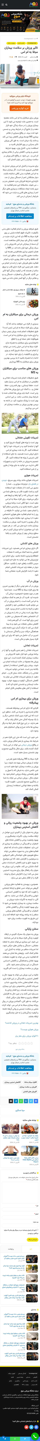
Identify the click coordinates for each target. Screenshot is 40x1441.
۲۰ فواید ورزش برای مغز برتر (26, 1036)
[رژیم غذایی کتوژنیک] (32, 304)
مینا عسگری (33, 57)
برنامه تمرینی (20, 1377)
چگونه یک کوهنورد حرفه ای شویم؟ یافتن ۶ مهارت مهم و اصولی (30, 1138)
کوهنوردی (16, 1385)
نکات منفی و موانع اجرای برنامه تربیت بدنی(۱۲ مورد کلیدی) (13, 1276)
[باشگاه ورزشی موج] (33, 5)
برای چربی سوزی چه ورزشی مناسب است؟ (11, 1159)
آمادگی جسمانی (22, 1373)
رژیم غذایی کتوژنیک (19, 301)
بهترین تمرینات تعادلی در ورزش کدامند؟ (21, 1023)
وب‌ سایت (35, 1222)
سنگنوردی (17, 1381)
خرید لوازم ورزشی (20, 108)
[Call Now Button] (35, 1436)
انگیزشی (35, 1377)
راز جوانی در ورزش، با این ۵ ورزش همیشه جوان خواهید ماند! (11, 1138)
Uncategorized (28, 39)
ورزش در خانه (11, 43)
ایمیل (36, 1214)
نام (37, 1206)
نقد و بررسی (34, 1385)
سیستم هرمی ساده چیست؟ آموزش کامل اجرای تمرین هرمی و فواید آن (14, 1257)
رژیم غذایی (25, 1381)
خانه (35, 39)
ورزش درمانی (26, 745)
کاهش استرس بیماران (11, 1082)
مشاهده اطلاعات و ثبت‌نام (20, 216)
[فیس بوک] (36, 1101)
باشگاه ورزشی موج (20, 1049)
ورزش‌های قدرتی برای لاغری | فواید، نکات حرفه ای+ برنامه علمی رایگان (14, 1296)
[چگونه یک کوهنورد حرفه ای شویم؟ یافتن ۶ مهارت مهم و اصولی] (29, 1129)
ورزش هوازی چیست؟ (29, 1029)
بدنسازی (28, 1377)
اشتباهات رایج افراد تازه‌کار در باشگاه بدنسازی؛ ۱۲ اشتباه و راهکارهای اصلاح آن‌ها (13, 1287)
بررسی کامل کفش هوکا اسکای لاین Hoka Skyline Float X (30, 1160)
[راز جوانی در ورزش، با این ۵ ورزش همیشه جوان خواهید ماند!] (10, 1129)
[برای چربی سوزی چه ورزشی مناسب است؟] (10, 1151)
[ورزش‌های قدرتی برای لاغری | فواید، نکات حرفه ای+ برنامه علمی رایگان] (32, 1298)
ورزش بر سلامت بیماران (28, 1087)
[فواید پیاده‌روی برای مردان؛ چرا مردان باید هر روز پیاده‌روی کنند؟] (32, 1269)
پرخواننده (11, 1249)
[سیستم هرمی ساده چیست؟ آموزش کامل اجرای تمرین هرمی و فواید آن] (32, 1259)
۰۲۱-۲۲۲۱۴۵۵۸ (17, 221)
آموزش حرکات (11, 1373)
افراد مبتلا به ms (30, 1082)
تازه (31, 1249)
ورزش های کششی (29, 1091)
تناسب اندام (21, 43)
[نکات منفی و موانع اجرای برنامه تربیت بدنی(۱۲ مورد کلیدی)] (32, 1278)
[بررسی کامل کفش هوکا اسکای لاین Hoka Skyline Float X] (29, 1151)
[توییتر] (31, 1101)
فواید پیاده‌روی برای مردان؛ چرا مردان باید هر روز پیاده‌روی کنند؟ (13, 1267)
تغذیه (12, 1377)
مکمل (10, 1381)
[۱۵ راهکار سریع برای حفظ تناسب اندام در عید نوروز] (32, 292)
